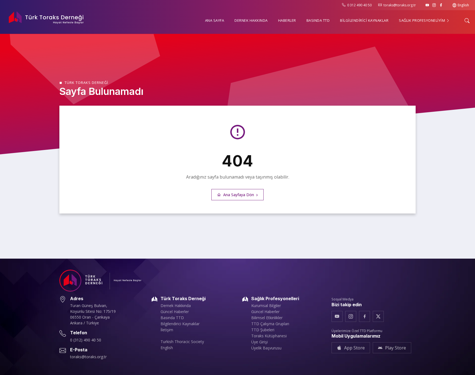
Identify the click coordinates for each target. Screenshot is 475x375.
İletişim (167, 330)
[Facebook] (441, 5)
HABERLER (287, 20)
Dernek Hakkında (176, 306)
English (463, 5)
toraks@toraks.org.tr (399, 5)
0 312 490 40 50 (359, 5)
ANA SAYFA (214, 20)
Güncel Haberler (175, 312)
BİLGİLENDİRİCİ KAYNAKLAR (364, 20)
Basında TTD (172, 318)
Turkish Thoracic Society (182, 342)
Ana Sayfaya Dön (238, 194)
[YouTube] (427, 5)
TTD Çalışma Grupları (270, 324)
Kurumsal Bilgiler (266, 306)
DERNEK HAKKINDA (251, 20)
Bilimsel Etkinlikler (267, 318)
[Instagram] (434, 5)
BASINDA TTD (318, 20)
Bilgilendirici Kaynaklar (180, 324)
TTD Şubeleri (262, 330)
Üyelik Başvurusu (266, 348)
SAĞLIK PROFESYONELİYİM (422, 20)
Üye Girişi (259, 342)
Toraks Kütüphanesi (269, 336)
